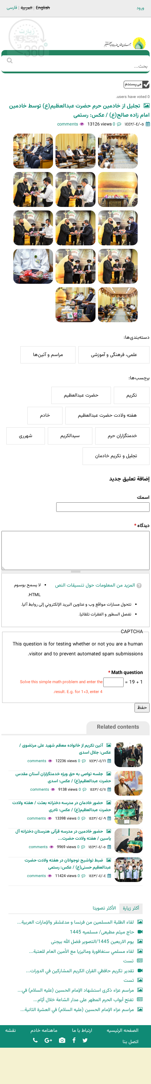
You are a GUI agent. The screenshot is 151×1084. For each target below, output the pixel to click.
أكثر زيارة (131, 908)
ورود (140, 8)
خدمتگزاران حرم (122, 436)
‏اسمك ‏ (142, 497)
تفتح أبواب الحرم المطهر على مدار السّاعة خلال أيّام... (83, 1000)
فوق (137, 84)
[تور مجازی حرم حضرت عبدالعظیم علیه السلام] (28, 57)
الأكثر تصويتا (104, 908)
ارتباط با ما (82, 1030)
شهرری (25, 436)
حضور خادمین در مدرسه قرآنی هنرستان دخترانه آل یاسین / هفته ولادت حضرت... (63, 835)
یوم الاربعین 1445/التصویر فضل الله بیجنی (92, 941)
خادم (45, 415)
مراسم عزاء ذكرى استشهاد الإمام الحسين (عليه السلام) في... (76, 990)
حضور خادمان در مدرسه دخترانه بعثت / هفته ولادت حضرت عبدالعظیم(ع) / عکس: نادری (61, 807)
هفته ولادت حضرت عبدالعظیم (107, 415)
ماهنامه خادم (44, 1030)
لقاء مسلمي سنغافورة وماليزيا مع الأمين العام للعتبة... (81, 951)
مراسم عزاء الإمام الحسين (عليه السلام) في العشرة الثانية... (77, 1009)
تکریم (131, 395)
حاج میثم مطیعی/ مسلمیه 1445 (102, 932)
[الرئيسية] (125, 33)
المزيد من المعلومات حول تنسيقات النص (95, 585)
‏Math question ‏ (125, 672)
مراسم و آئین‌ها (48, 355)
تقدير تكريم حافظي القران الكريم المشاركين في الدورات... (80, 971)
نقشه (10, 1030)
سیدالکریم (70, 436)
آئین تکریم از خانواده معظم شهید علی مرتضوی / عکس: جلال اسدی (65, 749)
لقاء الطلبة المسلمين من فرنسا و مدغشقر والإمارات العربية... (75, 922)
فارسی (12, 7)
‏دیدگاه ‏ (141, 525)
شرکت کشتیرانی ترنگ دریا (24, 1078)
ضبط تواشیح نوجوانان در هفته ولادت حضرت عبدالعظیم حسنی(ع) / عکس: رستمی (68, 864)
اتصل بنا (130, 1042)
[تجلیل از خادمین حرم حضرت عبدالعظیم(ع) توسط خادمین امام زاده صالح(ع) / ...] (118, 151)
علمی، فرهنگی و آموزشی (114, 355)
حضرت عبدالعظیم (81, 395)
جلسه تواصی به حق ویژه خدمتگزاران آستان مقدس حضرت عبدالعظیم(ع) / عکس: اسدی (63, 778)
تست (128, 961)
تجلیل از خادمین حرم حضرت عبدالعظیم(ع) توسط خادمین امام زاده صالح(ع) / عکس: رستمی (79, 111)
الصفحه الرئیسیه (122, 1030)
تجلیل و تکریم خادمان (116, 456)
